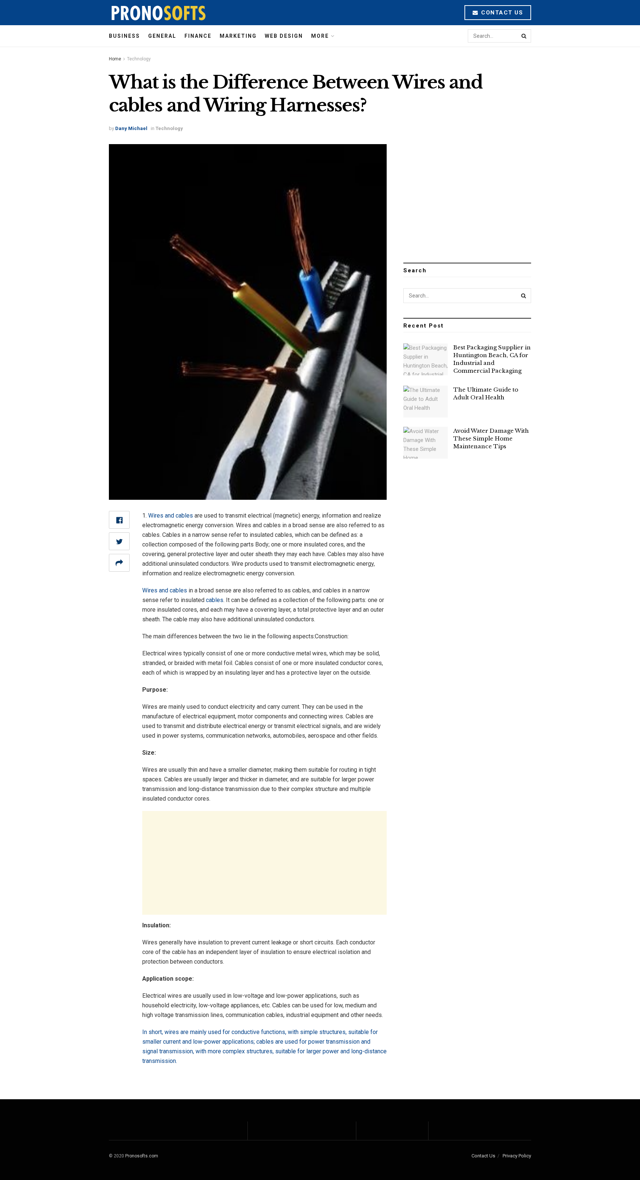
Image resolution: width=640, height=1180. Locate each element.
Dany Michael (131, 128)
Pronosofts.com (141, 1156)
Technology (139, 59)
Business (124, 36)
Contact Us (483, 1156)
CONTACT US (501, 12)
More (320, 36)
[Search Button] (524, 36)
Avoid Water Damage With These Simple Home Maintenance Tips (491, 438)
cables (214, 600)
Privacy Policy (517, 1156)
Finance (197, 36)
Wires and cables (170, 515)
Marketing (238, 36)
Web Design (284, 36)
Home (115, 59)
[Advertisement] (264, 863)
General (162, 36)
